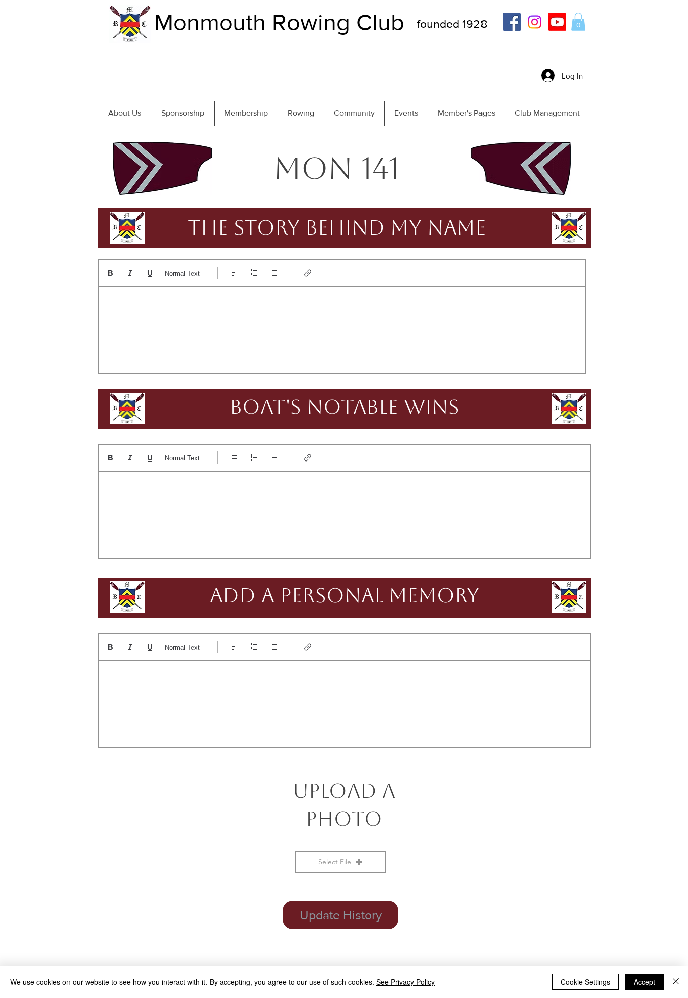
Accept (644, 982)
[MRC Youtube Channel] (557, 22)
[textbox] (342, 326)
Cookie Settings (585, 982)
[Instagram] (534, 22)
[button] (578, 22)
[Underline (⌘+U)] (150, 273)
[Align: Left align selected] (234, 273)
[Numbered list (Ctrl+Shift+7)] (254, 273)
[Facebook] (512, 22)
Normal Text (182, 273)
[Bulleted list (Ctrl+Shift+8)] (273, 273)
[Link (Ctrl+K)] (308, 273)
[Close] (676, 982)
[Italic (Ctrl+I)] (130, 273)
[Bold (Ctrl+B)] (110, 273)
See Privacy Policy (405, 982)
